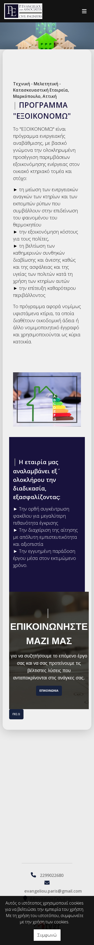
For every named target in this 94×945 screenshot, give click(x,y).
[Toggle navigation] (84, 11)
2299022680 (51, 875)
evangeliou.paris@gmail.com (53, 891)
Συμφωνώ (47, 935)
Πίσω (16, 714)
